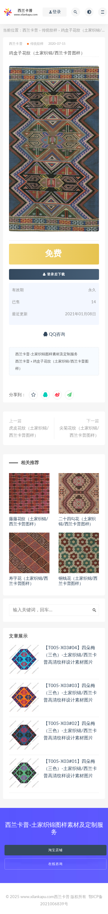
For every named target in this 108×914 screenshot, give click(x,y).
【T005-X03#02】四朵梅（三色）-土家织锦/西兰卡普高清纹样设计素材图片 (70, 730)
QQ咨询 (56, 334)
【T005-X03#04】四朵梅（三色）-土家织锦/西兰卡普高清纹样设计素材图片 (70, 655)
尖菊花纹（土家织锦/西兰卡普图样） (79, 432)
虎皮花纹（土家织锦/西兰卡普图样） (29, 432)
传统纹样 (49, 30)
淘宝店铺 (55, 850)
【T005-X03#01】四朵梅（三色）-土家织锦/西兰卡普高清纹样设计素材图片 (70, 768)
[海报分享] (69, 394)
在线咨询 (55, 864)
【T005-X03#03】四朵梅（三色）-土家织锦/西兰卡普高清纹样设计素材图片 (70, 692)
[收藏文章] (33, 394)
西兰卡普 (30, 30)
